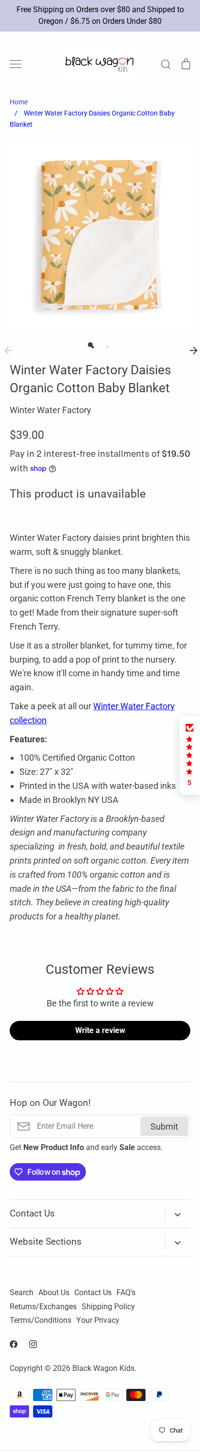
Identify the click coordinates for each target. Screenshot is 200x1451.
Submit (164, 1126)
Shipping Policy (108, 1306)
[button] (190, 755)
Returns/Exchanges (43, 1306)
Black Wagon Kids (103, 1368)
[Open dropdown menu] (177, 1213)
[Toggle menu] (15, 64)
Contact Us (93, 1292)
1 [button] (90, 344)
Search (21, 1292)
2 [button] (104, 344)
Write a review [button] (100, 1030)
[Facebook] (13, 1344)
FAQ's (126, 1292)
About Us (53, 1292)
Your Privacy (97, 1320)
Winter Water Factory (50, 410)
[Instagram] (33, 1344)
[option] (100, 235)
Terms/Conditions (40, 1320)
